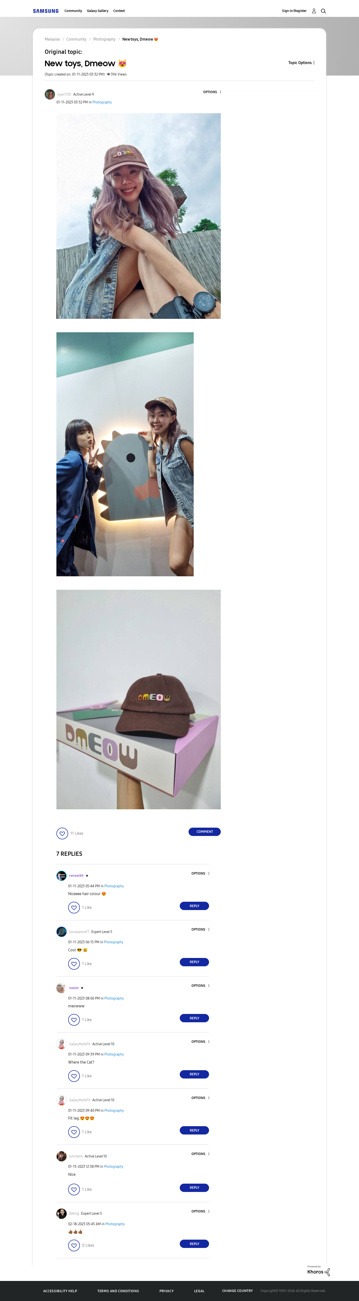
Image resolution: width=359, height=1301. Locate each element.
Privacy (166, 1291)
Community (73, 11)
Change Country (237, 1291)
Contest (119, 11)
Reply (194, 906)
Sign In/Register (294, 11)
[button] (212, 92)
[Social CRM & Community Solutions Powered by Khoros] (319, 1270)
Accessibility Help (60, 1291)
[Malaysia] (45, 11)
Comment (205, 832)
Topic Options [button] (300, 62)
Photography (102, 102)
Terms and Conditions (118, 1291)
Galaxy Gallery (97, 11)
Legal (199, 1291)
